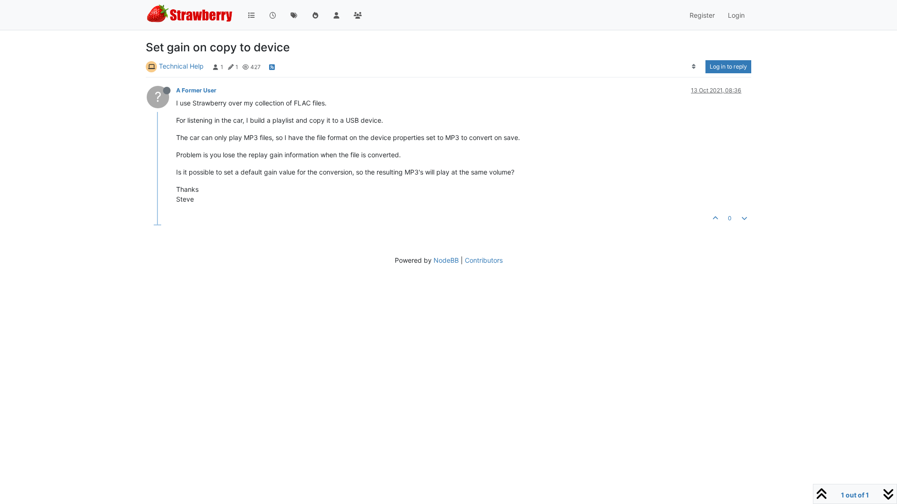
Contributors (484, 260)
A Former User (196, 90)
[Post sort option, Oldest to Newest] (694, 66)
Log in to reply (728, 66)
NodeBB (446, 260)
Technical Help (181, 66)
